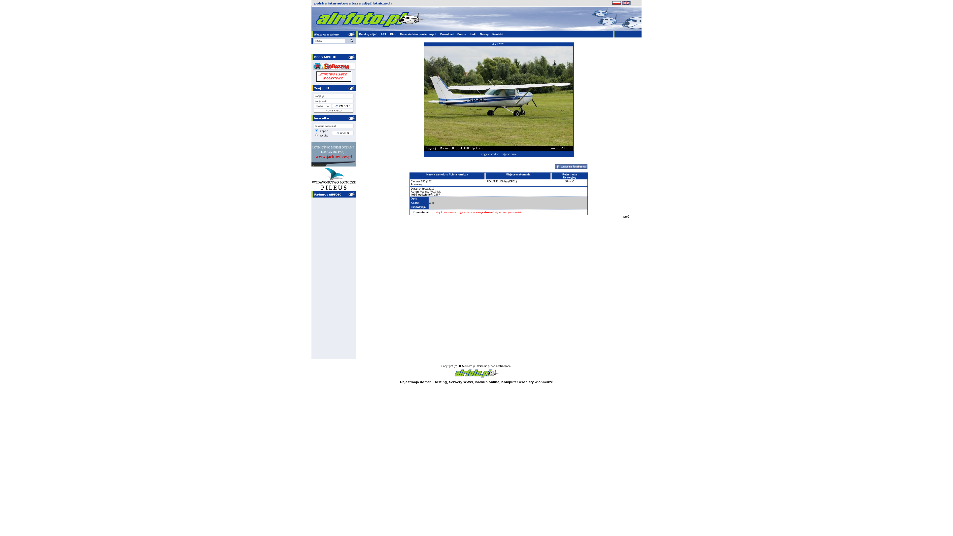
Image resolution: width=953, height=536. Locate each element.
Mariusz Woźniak (430, 191)
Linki (473, 34)
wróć (626, 216)
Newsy (484, 34)
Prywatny (416, 184)
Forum (461, 34)
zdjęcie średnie (490, 154)
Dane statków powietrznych (418, 34)
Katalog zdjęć (368, 34)
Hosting (440, 382)
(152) (429, 181)
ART (383, 34)
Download (447, 34)
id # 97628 (498, 44)
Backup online (487, 382)
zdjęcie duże (509, 154)
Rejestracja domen (416, 382)
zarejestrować (485, 212)
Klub (393, 34)
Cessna (415, 181)
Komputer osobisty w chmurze (527, 382)
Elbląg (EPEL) (508, 181)
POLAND (492, 181)
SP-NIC (569, 181)
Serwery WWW (461, 382)
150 (423, 181)
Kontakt (497, 34)
